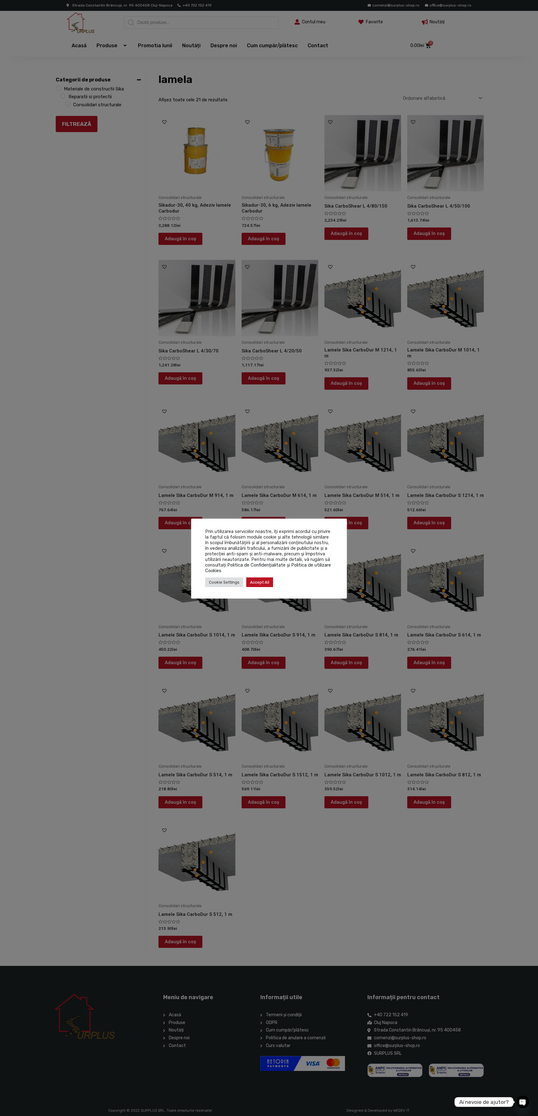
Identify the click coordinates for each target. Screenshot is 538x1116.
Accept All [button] (259, 582)
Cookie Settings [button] (224, 582)
